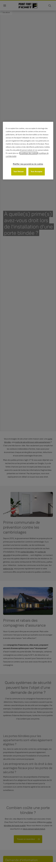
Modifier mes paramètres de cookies (28, 164)
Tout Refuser (19, 171)
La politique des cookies (28, 153)
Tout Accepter (36, 171)
